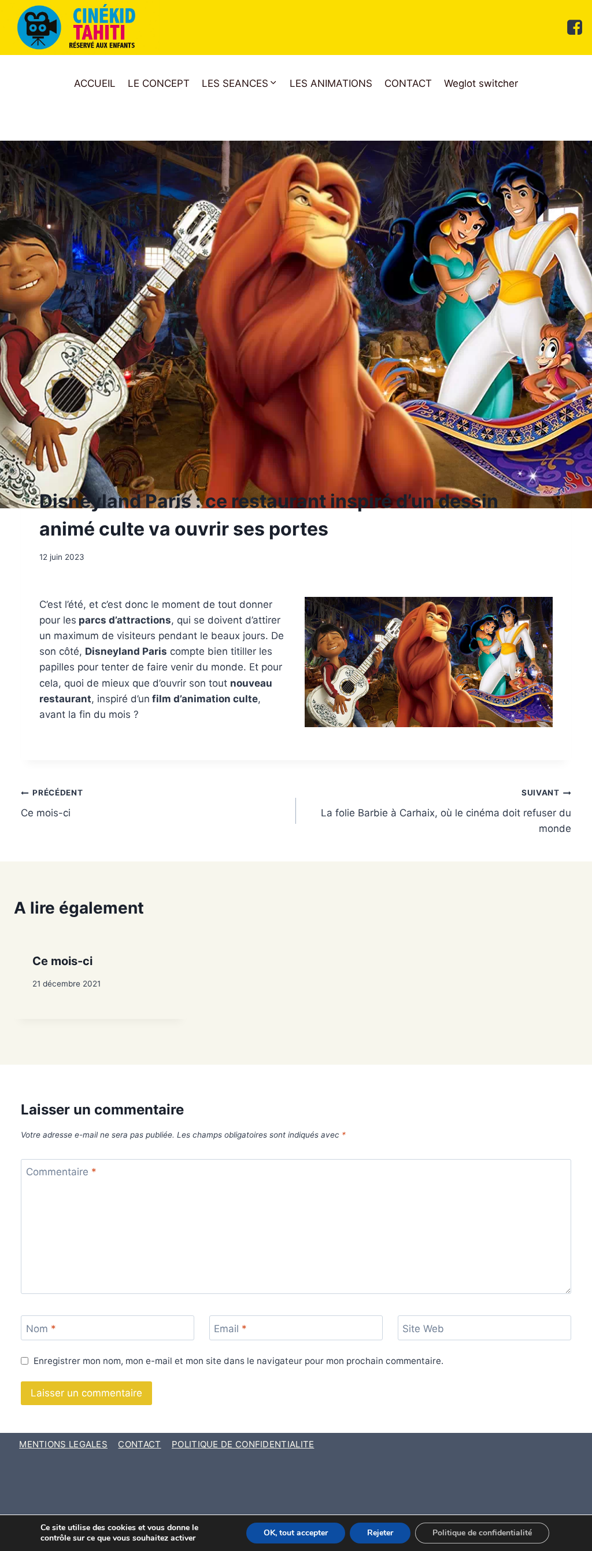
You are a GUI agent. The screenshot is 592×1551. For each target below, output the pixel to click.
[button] (240, 83)
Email (230, 1328)
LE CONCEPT (159, 83)
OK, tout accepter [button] (296, 1532)
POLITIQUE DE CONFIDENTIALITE (243, 1444)
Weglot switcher (481, 83)
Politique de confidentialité (482, 1532)
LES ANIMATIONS (331, 83)
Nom (41, 1328)
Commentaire (61, 1172)
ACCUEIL (95, 83)
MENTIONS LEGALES (63, 1444)
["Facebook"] (574, 27)
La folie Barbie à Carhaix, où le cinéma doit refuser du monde (446, 811)
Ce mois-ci (52, 803)
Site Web (423, 1328)
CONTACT (408, 83)
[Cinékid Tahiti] (79, 27)
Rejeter (380, 1532)
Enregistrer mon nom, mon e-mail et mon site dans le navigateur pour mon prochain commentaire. (238, 1360)
